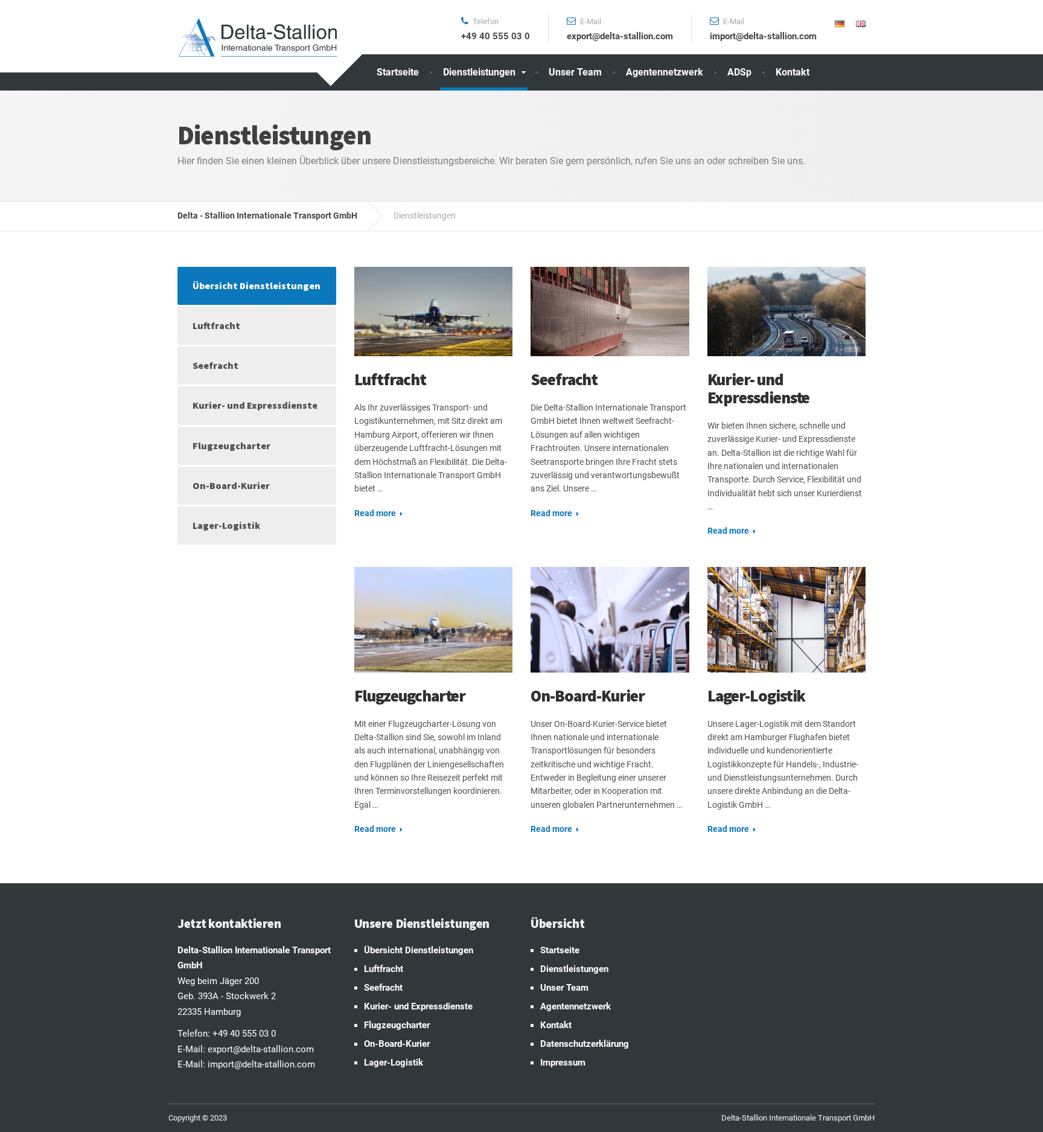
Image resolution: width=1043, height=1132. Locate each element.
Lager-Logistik (756, 695)
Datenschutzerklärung (584, 1043)
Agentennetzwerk (664, 72)
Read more (375, 513)
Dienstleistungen (479, 72)
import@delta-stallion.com (261, 1064)
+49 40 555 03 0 (244, 1033)
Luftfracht (390, 379)
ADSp (739, 72)
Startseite (398, 72)
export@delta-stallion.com (261, 1049)
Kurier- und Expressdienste (758, 388)
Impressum (562, 1062)
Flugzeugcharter (410, 695)
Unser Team (575, 72)
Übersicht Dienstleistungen (257, 286)
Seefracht (564, 379)
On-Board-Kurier (588, 695)
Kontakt (792, 72)
